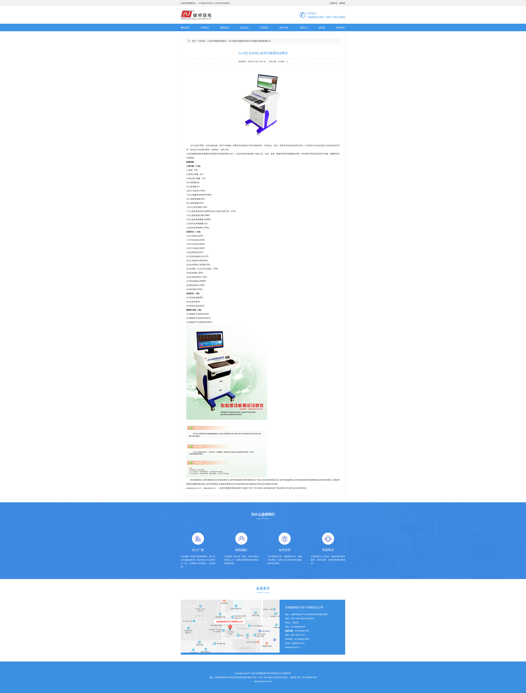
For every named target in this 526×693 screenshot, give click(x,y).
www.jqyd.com (209, 488)
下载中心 (303, 27)
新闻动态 (224, 27)
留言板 (322, 27)
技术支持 (283, 27)
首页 (194, 40)
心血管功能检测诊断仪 (217, 40)
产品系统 (201, 40)
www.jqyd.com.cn (193, 488)
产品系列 (264, 27)
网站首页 (185, 27)
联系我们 (340, 27)
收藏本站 (334, 3)
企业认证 (244, 27)
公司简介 (205, 27)
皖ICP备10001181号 (263, 681)
